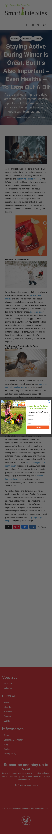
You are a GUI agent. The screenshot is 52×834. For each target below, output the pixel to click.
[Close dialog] (49, 401)
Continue (38, 427)
